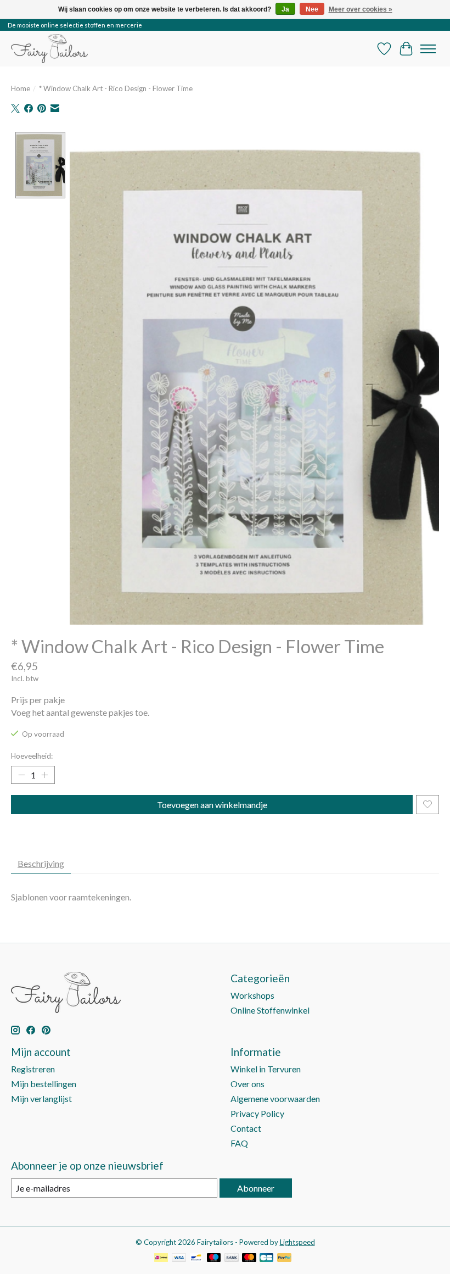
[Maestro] (214, 1258)
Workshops (252, 995)
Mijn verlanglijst (41, 1098)
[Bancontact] (196, 1258)
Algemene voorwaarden (275, 1098)
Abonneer (255, 1188)
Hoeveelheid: (32, 756)
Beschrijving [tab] (41, 863)
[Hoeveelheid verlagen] (21, 774)
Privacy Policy (257, 1113)
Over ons (247, 1083)
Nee (312, 9)
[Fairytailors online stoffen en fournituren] (49, 48)
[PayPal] (284, 1258)
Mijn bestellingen (43, 1083)
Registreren (33, 1069)
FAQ (239, 1143)
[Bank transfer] (231, 1258)
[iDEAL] (161, 1258)
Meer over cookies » (360, 9)
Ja (285, 9)
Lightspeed (297, 1242)
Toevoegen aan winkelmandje (212, 804)
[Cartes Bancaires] (266, 1258)
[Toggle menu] (428, 49)
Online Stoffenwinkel (270, 1010)
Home (20, 88)
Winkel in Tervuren (265, 1069)
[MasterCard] (249, 1258)
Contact (245, 1128)
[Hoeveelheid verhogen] (44, 774)
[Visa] (179, 1258)
